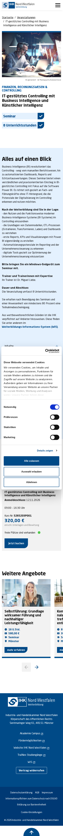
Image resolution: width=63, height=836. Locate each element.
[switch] (54, 417)
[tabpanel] (31, 519)
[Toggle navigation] (58, 5)
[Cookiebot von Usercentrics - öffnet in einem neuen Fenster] (45, 351)
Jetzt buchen (16, 543)
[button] (36, 667)
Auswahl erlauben (31, 471)
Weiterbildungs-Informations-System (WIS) (30, 326)
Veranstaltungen (26, 17)
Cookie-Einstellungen (31, 812)
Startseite (7, 17)
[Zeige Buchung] (31, 832)
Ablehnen (31, 482)
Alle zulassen (31, 460)
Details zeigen (45, 450)
